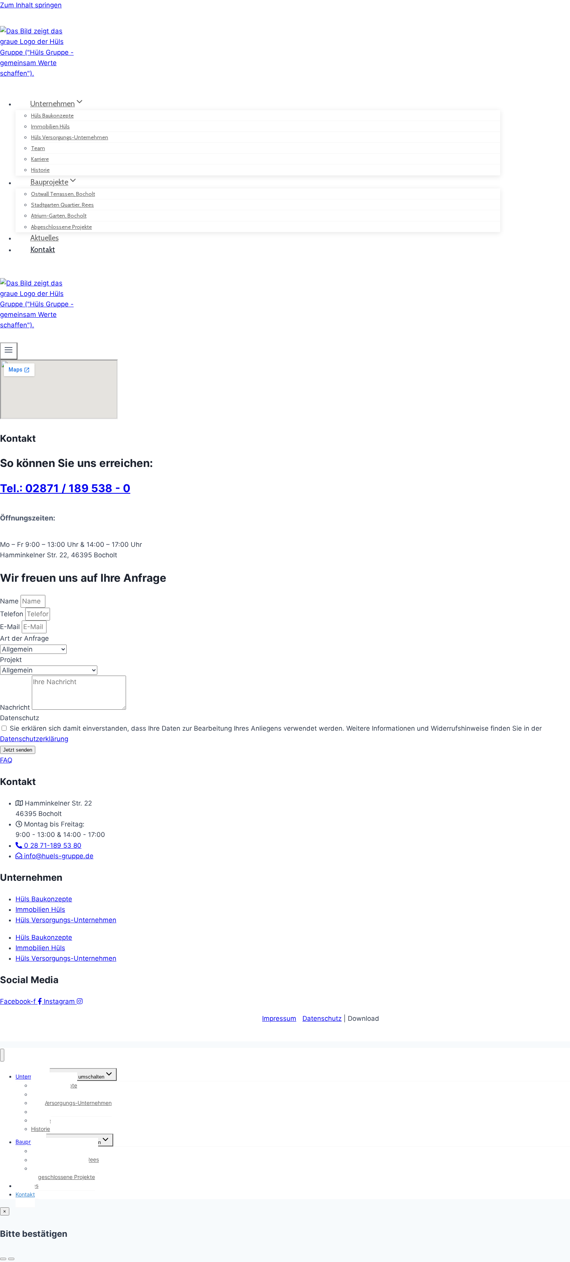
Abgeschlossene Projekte (63, 1177)
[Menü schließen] (2, 1055)
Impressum (279, 1018)
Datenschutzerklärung (34, 739)
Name (10, 601)
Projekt (11, 660)
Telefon (12, 614)
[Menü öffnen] (8, 351)
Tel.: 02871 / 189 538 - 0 (65, 488)
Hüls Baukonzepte (44, 899)
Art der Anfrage (24, 638)
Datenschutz (19, 718)
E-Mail (11, 627)
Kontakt (42, 249)
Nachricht (16, 707)
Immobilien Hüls (40, 909)
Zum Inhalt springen (31, 5)
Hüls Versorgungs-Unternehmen (69, 137)
